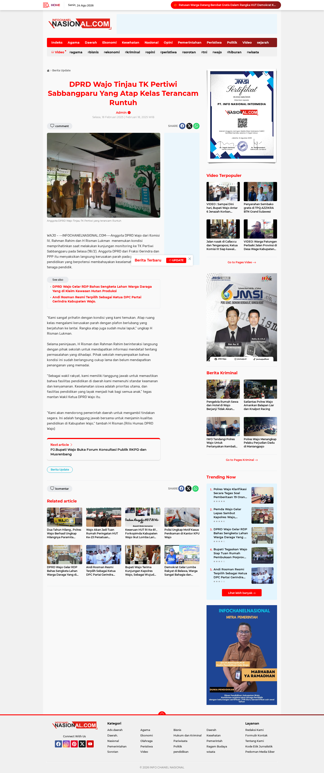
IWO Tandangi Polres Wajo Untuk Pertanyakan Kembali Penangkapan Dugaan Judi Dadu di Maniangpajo (221, 443)
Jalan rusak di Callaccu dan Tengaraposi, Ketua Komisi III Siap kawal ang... (222, 245)
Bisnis (94, 52)
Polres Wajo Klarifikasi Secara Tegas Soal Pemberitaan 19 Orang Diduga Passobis (230, 493)
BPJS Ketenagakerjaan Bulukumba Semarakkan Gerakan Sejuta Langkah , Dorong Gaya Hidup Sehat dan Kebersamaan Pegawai (228, 5)
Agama (74, 42)
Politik (232, 42)
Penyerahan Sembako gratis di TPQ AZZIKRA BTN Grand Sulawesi (259, 207)
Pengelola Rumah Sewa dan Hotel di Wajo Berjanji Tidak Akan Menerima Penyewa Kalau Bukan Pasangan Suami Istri (222, 405)
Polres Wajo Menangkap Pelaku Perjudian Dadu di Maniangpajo (260, 442)
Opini (168, 42)
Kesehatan (130, 42)
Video (247, 42)
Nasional (151, 42)
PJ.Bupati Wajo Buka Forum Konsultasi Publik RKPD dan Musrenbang (98, 451)
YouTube (93, 749)
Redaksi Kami (254, 730)
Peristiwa (214, 42)
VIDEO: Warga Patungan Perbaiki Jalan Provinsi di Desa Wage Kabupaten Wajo (260, 245)
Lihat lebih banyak (240, 593)
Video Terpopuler (224, 175)
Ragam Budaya (217, 746)
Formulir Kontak (256, 735)
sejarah (263, 42)
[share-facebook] (182, 126)
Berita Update (60, 469)
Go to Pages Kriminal (240, 460)
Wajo (218, 52)
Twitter (84, 749)
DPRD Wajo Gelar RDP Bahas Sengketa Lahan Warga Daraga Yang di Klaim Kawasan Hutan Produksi (231, 533)
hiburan (235, 52)
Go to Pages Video (240, 262)
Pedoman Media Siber (260, 751)
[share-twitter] (189, 126)
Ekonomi (109, 42)
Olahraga (146, 741)
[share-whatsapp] (196, 126)
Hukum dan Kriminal (187, 735)
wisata (253, 52)
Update (177, 260)
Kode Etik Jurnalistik (259, 746)
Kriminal (133, 52)
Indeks (56, 42)
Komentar (62, 488)
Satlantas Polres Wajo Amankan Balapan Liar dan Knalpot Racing (259, 405)
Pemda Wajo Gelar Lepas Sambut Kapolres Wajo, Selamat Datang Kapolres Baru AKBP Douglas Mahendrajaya (231, 513)
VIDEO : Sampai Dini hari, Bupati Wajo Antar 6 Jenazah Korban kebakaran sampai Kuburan (222, 207)
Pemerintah (214, 741)
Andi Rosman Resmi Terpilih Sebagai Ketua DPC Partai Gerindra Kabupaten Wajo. (230, 573)
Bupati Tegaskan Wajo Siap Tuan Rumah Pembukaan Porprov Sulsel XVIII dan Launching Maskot (230, 553)
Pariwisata (180, 741)
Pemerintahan (189, 42)
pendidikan (180, 751)
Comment (62, 126)
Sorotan (190, 52)
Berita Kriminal (222, 373)
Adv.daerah (115, 730)
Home (55, 5)
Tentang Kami (254, 741)
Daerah (91, 42)
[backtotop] (162, 715)
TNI (205, 52)
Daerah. (112, 735)
